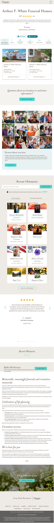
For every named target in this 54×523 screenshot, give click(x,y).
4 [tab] (24, 341)
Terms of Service (44, 506)
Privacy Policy (32, 506)
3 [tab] (22, 341)
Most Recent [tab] (16, 198)
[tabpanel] (27, 314)
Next (49, 307)
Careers (23, 506)
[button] (50, 2)
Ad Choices (36, 508)
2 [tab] (20, 341)
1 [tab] (18, 341)
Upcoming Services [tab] (36, 198)
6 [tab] (28, 341)
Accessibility (18, 508)
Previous (5, 310)
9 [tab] (34, 341)
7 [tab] (30, 341)
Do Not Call (27, 508)
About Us (8, 506)
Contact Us (16, 506)
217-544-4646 (7, 371)
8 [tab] (32, 341)
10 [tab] (36, 341)
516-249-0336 (8, 72)
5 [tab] (26, 341)
